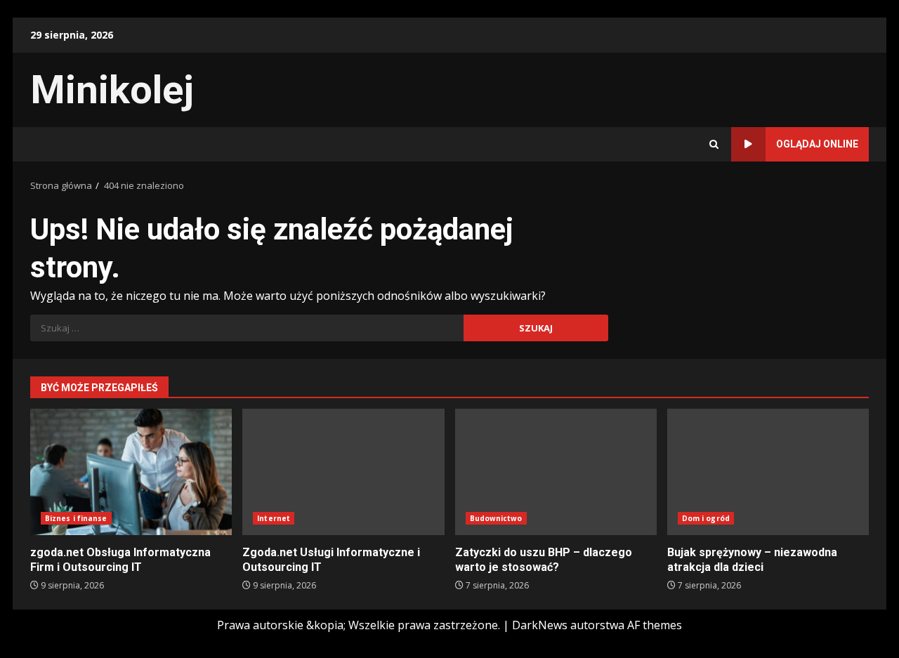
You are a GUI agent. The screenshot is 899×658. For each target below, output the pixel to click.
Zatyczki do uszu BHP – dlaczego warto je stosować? (556, 472)
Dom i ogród (706, 518)
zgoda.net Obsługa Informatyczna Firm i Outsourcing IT (131, 472)
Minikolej (112, 90)
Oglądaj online (817, 144)
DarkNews (539, 625)
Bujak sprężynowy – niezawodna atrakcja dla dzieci (768, 472)
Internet (273, 518)
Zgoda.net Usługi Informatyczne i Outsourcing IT (343, 472)
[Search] (713, 144)
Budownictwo (496, 518)
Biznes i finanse (76, 518)
